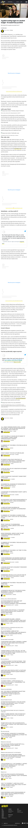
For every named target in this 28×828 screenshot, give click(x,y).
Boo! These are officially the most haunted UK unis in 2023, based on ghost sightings (13, 611)
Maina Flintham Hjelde (8, 454)
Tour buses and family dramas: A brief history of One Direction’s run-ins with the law (14, 643)
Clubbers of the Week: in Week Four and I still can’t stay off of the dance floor (14, 516)
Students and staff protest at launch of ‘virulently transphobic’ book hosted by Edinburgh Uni (13, 461)
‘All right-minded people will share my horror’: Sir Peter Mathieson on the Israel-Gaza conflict (13, 428)
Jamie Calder (6, 440)
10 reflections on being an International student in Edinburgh (13, 508)
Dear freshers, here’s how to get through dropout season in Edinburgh (12, 535)
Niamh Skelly (6, 30)
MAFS (11, 623)
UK (4, 595)
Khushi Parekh (6, 537)
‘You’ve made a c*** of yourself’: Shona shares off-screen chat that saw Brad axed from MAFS (14, 765)
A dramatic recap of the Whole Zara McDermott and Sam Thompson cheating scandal (13, 592)
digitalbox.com (6, 823)
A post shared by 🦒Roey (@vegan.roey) (14, 207)
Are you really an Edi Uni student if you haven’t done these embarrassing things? (13, 437)
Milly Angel (6, 448)
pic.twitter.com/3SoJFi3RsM (13, 360)
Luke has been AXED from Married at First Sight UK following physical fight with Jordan (13, 794)
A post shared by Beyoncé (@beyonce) (14, 91)
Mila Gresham (6, 463)
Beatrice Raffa (6, 479)
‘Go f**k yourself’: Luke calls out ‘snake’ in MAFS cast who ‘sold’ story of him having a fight (13, 785)
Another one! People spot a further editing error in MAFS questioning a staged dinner (13, 672)
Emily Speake (6, 471)
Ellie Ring (5, 695)
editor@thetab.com (17, 823)
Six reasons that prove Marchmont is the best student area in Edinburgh (14, 500)
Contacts (19, 811)
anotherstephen (7, 594)
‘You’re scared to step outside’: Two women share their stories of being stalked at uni (13, 662)
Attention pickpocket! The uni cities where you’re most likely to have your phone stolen (13, 703)
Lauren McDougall (8, 431)
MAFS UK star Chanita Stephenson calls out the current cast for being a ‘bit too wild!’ (14, 775)
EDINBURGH (7, 432)
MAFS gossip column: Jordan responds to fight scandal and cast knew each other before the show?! (13, 620)
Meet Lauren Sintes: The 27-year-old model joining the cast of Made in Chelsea (13, 715)
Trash (16, 645)
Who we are (19, 810)
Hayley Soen (6, 623)
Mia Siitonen (6, 502)
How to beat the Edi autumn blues (12, 453)
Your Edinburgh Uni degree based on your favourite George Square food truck (13, 559)
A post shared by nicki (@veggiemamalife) (14, 300)
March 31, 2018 (17, 362)
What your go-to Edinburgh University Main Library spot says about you (12, 526)
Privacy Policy (10, 811)
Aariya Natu (6, 510)
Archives (10, 812)
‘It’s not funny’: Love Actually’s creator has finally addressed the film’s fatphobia (13, 682)
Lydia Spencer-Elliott (8, 605)
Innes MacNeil (6, 577)
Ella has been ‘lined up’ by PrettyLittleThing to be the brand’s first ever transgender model (13, 632)
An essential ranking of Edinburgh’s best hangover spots (13, 484)
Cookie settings (20, 812)
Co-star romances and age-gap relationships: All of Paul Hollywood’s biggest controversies (13, 602)
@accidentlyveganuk (21, 398)
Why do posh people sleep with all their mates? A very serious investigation (12, 745)
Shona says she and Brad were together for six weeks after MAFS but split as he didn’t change (13, 756)
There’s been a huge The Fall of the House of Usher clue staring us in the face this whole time (14, 652)
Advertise (10, 810)
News (14, 431)
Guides (11, 30)
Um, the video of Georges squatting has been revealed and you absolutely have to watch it (13, 693)
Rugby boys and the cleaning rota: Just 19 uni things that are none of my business (14, 724)
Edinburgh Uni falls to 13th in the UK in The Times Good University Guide (13, 575)
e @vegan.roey (17, 148)
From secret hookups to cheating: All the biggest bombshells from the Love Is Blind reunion (14, 735)
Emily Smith (6, 614)
